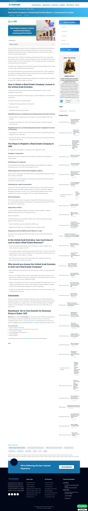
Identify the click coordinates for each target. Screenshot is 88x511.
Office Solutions (70, 5)
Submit (69, 49)
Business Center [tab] (12, 451)
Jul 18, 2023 (26, 15)
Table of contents (13, 44)
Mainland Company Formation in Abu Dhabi (47, 455)
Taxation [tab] (45, 451)
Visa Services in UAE (48, 486)
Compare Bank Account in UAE (50, 488)
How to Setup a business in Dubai (51, 492)
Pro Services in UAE (48, 484)
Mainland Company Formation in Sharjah (64, 455)
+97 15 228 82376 (13, 1)
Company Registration (30, 486)
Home (9, 9)
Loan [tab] (40, 451)
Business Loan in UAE (30, 496)
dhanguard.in (68, 498)
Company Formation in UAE (31, 320)
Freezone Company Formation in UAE (33, 490)
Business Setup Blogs (48, 490)
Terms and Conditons (47, 508)
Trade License (30, 9)
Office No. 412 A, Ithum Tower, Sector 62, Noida (71, 493)
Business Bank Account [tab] (68, 447)
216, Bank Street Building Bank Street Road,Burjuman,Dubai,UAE (72, 486)
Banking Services (46, 5)
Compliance (62, 5)
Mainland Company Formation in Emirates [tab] (17, 447)
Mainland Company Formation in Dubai (30, 455)
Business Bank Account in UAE (18, 329)
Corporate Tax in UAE (49, 482)
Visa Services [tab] (28, 451)
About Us (77, 5)
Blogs (14, 9)
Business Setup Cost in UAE (50, 494)
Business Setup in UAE (30, 482)
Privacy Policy (39, 508)
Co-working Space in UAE (50, 496)
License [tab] (34, 451)
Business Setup (21, 9)
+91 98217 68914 (68, 495)
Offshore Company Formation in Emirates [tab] (54, 447)
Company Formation (36, 5)
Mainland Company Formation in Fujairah (35, 456)
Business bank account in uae (31, 494)
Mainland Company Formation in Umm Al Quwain (69, 456)
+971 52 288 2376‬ (66, 467)
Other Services (55, 5)
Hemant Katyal (19, 15)
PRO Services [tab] (20, 451)
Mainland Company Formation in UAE (15, 455)
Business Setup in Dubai (30, 338)
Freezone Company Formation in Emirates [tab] (35, 447)
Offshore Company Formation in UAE (33, 492)
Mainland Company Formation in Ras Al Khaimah (17, 456)
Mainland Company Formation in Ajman (51, 456)
